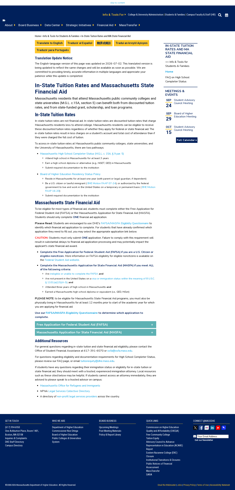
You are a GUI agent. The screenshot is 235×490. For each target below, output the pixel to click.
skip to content (117, 2)
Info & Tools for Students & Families (61, 36)
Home (38, 36)
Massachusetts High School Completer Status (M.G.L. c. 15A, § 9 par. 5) (82, 153)
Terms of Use (203, 485)
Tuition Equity (152, 438)
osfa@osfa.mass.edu (119, 351)
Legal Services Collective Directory (69, 391)
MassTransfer (153, 471)
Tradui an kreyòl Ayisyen (131, 43)
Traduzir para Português (53, 50)
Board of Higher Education (65, 434)
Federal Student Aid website (62, 260)
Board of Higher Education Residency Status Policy (70, 174)
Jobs (179, 485)
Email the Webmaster (167, 485)
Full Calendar (186, 140)
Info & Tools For (113, 14)
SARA (149, 474)
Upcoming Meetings (109, 427)
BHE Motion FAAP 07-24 (101, 183)
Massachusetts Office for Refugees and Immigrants (70, 385)
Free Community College (158, 434)
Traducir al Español (79, 43)
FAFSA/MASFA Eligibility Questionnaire (125, 223)
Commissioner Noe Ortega (65, 430)
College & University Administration (145, 14)
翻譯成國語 (104, 43)
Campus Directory (14, 445)
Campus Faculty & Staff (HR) (201, 14)
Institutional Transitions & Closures (163, 460)
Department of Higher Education (67, 427)
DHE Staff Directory (14, 441)
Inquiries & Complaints (16, 438)
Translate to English (50, 43)
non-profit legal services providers (77, 396)
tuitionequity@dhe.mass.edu (97, 361)
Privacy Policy (189, 485)
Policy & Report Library (110, 434)
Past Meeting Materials (110, 430)
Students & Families (175, 14)
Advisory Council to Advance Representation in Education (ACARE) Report (164, 445)
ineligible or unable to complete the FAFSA (74, 273)
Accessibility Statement (220, 485)
